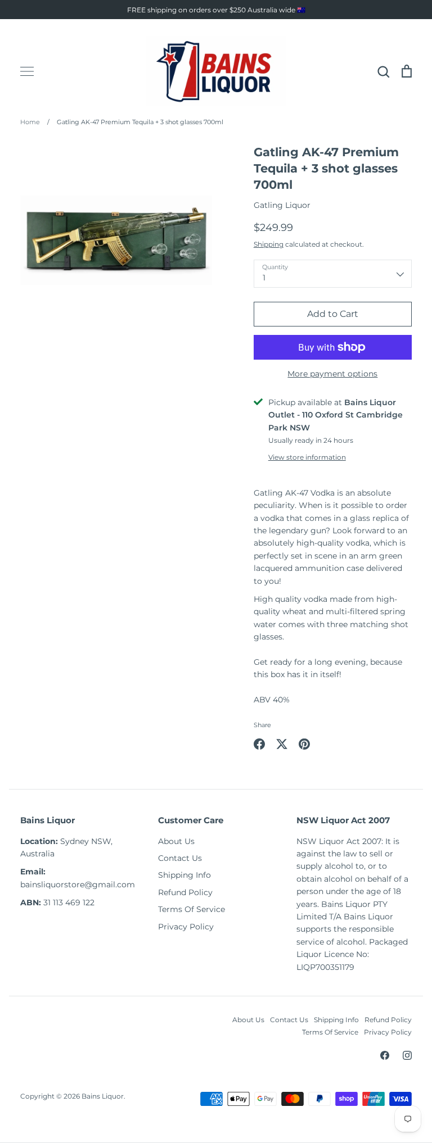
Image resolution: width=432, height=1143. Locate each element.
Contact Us (180, 858)
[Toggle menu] (27, 71)
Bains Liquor (103, 1096)
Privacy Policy (186, 927)
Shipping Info (184, 875)
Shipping (269, 244)
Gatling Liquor (282, 205)
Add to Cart (332, 314)
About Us (176, 841)
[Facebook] (385, 1055)
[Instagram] (407, 1055)
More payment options (332, 374)
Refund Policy (185, 892)
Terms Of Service (191, 909)
